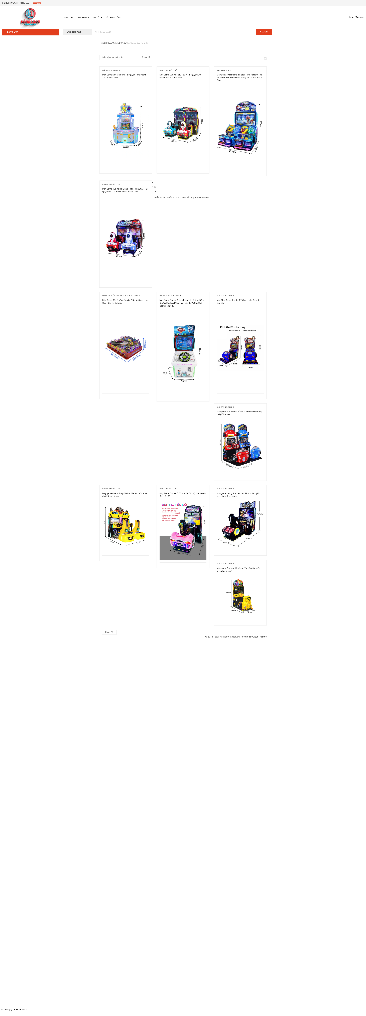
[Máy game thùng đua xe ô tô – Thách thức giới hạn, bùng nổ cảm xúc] (240, 502)
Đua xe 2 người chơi (168, 70)
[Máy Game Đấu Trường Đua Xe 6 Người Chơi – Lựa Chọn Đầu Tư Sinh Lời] (125, 309)
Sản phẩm (82, 17)
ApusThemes (260, 636)
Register (360, 17)
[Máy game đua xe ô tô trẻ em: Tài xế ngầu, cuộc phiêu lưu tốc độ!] (240, 577)
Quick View (112, 161)
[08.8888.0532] (183, 1005)
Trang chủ (68, 17)
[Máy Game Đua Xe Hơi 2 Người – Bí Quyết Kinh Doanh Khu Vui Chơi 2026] (183, 83)
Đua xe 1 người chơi (225, 296)
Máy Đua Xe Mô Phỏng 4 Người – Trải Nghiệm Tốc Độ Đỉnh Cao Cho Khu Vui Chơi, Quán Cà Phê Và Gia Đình (239, 77)
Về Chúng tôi (112, 17)
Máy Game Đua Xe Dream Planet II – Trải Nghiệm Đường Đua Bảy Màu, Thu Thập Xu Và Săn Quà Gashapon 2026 (182, 303)
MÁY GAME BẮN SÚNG (111, 70)
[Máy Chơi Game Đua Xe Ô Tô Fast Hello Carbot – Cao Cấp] (240, 309)
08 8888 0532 (20, 1009)
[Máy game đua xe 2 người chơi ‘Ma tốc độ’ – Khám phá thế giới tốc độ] (125, 502)
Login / (352, 17)
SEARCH (264, 32)
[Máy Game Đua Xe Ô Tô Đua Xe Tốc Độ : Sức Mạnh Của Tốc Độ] (183, 502)
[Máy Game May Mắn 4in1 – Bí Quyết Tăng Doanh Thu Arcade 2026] (125, 83)
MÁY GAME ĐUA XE (117, 43)
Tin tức (97, 17)
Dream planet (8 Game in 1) (171, 296)
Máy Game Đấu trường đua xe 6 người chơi (121, 296)
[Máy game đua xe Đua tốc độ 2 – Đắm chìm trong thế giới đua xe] (240, 420)
